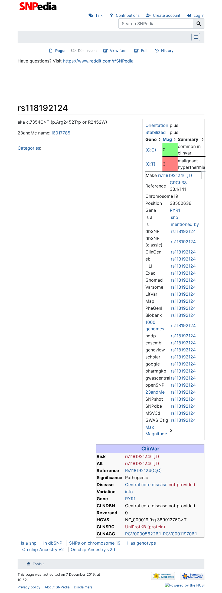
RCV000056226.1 (143, 533)
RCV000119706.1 (180, 533)
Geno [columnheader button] (151, 139)
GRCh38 (178, 182)
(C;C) (150, 150)
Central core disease (146, 484)
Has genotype (141, 543)
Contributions (127, 15)
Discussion (87, 50)
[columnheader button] (170, 139)
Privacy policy (29, 587)
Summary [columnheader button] (188, 139)
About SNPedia (57, 587)
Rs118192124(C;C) (143, 470)
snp (174, 217)
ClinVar (150, 448)
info (129, 491)
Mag (167, 139)
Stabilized (155, 132)
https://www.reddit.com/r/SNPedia (98, 61)
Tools (37, 564)
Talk (99, 15)
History (167, 50)
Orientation (156, 125)
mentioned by (185, 224)
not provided (182, 484)
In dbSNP (52, 543)
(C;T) (150, 164)
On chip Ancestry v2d (93, 549)
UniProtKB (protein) (145, 526)
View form (119, 50)
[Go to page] (198, 23)
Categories (29, 148)
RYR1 (175, 210)
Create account (166, 15)
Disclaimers (83, 587)
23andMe (155, 392)
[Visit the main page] (39, 5)
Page (59, 50)
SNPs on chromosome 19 (94, 543)
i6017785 (61, 133)
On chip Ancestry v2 (43, 549)
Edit (144, 50)
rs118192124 (183, 231)
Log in (199, 15)
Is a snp (29, 543)
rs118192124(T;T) (175, 175)
